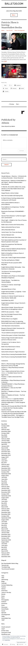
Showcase (4, 607)
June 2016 (4, 479)
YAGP (3, 620)
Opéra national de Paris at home (10, 227)
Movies (3, 594)
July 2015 (4, 499)
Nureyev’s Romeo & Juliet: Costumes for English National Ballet (13, 329)
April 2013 (4, 549)
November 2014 (5, 514)
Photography (5, 600)
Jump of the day (6, 592)
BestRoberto (5, 387)
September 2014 (6, 518)
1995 (2, 577)
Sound (3, 611)
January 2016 (5, 488)
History (3, 588)
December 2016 (5, 468)
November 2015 (5, 492)
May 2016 (4, 481)
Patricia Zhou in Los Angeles (9, 318)
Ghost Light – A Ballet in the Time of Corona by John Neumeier (14, 221)
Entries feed (5, 630)
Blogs (3, 581)
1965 (2, 576)
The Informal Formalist (7, 569)
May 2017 (4, 462)
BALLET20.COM (14, 3)
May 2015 (4, 503)
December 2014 (5, 512)
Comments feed (6, 632)
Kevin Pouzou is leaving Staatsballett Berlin (13, 357)
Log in (3, 628)
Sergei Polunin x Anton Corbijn (10, 193)
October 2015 (5, 494)
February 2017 (5, 464)
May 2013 (4, 547)
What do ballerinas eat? (8, 349)
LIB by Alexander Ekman (8, 229)
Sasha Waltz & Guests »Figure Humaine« (13, 351)
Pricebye (3, 376)
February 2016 (5, 486)
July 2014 (4, 521)
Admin (2, 30)
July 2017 (4, 459)
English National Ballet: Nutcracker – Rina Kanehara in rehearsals (13, 268)
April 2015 (4, 505)
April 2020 (4, 437)
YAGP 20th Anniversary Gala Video (11, 237)
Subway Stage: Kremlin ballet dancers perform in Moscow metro (12, 338)
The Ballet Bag (5, 567)
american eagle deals (7, 402)
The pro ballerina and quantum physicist (12, 332)
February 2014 (5, 531)
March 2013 (4, 551)
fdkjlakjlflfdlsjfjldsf (6, 384)
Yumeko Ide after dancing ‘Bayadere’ (13, 413)
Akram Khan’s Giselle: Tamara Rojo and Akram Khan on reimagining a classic (12, 308)
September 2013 (6, 540)
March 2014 (4, 529)
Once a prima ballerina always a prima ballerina (10, 203)
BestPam (4, 391)
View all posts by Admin (8, 126)
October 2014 (5, 516)
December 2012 (5, 556)
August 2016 (5, 475)
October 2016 (5, 472)
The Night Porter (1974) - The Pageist (12, 415)
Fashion (3, 587)
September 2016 (6, 473)
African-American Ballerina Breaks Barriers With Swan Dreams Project (13, 249)
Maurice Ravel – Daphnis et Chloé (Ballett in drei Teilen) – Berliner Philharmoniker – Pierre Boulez (13, 182)
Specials (3, 612)
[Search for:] (14, 159)
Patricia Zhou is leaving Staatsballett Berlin (13, 354)
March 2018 (4, 448)
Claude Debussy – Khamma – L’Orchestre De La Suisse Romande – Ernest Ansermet (13, 177)
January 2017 (5, 466)
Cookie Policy (7, 640)
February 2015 (5, 508)
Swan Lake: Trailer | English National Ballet (13, 257)
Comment (21, 150)
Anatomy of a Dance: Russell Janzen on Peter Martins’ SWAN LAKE (12, 297)
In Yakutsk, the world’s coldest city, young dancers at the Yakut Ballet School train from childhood (13, 188)
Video (3, 616)
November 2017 (5, 453)
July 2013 (4, 543)
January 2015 (5, 510)
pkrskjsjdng (4, 380)
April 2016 (4, 483)
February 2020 (5, 439)
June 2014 (4, 523)
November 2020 (6, 431)
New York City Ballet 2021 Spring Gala (12, 195)
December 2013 (5, 534)
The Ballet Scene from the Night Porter (12, 417)
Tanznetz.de (5, 565)
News (16, 30)
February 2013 (5, 553)
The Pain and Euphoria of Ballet (10, 260)
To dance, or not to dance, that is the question (10, 343)
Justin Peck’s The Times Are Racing (11, 232)
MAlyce (3, 395)
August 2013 (5, 542)
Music (3, 596)
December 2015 (5, 490)
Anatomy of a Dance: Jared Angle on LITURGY (11, 285)
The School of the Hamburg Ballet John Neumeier (11, 272)
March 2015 (4, 507)
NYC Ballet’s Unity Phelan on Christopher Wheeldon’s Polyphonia (12, 277)
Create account (5, 627)
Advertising (4, 579)
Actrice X (4, 367)
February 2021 (5, 429)
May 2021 (4, 427)
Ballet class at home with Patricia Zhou (12, 224)
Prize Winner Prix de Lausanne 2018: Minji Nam (11, 263)
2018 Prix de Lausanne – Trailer (10, 312)
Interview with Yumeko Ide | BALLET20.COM (13, 406)
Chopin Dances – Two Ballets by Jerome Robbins (10, 281)
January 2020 (5, 440)
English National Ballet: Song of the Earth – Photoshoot (13, 304)
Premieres (4, 603)
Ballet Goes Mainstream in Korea (10, 346)
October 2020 (5, 433)
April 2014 (4, 527)
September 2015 (6, 496)
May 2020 (4, 435)
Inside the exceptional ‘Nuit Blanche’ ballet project (11, 245)
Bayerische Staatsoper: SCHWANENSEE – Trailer (13, 212)
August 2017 (5, 457)
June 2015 (4, 501)
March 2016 (4, 484)
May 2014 (4, 525)
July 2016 (4, 477)
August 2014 (5, 519)
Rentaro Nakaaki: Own (7, 235)
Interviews (4, 590)
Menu (13, 15)
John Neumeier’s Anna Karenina (10, 326)
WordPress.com (5, 634)
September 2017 (6, 455)
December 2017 (5, 451)
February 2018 (5, 450)
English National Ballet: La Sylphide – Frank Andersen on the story (13, 292)
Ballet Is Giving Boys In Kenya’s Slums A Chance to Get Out (12, 254)
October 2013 (5, 538)
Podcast (3, 601)
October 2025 (5, 426)
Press (3, 605)
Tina (2, 371)
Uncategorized (21, 30)
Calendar (4, 583)
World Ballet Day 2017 (7, 300)
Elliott (3, 364)
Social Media (4, 609)
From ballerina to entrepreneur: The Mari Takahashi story (12, 208)
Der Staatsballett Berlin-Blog (9, 563)
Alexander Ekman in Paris (8, 289)
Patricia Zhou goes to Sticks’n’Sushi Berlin (13, 335)
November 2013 (5, 536)
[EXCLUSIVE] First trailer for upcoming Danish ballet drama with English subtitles (13, 322)
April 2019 (4, 444)
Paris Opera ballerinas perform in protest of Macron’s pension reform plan (13, 241)
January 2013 (5, 554)
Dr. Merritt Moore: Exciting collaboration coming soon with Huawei (12, 199)
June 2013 (4, 545)
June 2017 (4, 461)
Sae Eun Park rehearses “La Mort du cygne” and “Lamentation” (13, 216)
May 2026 (4, 424)
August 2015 (5, 497)
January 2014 (5, 532)
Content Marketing (6, 585)
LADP (5, 61)
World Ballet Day (6, 618)
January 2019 (5, 446)
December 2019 (5, 442)
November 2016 (5, 470)
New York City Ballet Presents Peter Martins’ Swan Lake (11, 315)
